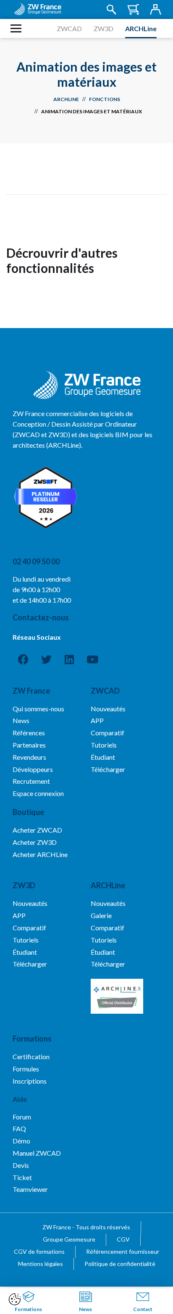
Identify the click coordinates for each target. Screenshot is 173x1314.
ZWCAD (69, 28)
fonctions (104, 99)
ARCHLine (141, 28)
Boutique (28, 812)
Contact (142, 1309)
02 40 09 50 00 (36, 561)
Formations (32, 1038)
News (85, 1309)
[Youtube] (92, 659)
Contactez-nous (41, 617)
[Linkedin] (69, 659)
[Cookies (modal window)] (14, 1299)
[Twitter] (46, 659)
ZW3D (103, 28)
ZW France (31, 690)
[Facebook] (23, 659)
